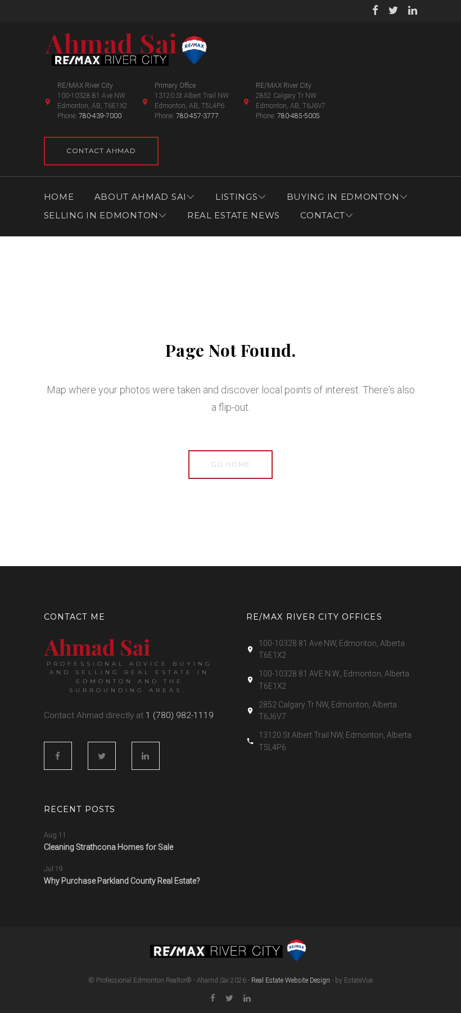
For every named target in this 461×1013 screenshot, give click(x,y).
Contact (322, 215)
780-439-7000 (100, 116)
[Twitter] (393, 11)
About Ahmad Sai (140, 196)
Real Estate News (233, 215)
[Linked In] (412, 11)
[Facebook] (375, 11)
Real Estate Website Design (290, 980)
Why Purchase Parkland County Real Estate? (122, 880)
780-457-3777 (197, 116)
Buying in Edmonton (343, 196)
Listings (236, 196)
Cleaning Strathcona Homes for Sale (108, 846)
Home (59, 196)
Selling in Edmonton (101, 215)
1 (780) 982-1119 (180, 715)
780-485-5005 (298, 116)
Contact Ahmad (101, 150)
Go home (230, 464)
